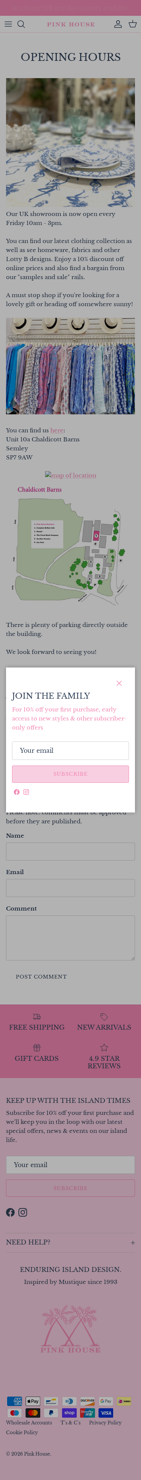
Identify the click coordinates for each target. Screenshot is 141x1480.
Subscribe (70, 774)
